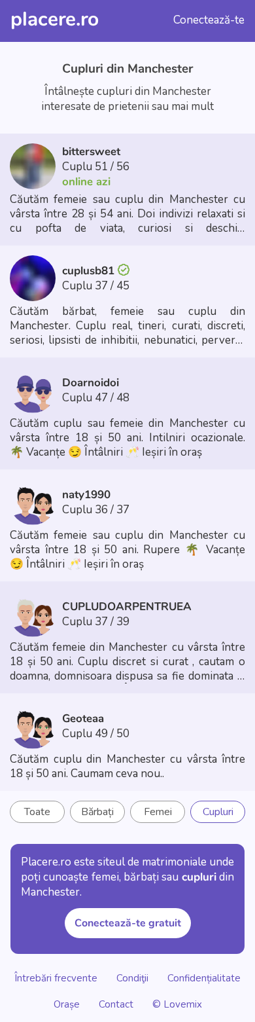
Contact (116, 1003)
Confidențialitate (204, 977)
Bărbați (97, 812)
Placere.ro (54, 19)
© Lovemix (177, 1003)
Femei (158, 812)
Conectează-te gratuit (128, 923)
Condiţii (132, 977)
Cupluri (218, 812)
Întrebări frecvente (55, 977)
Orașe (68, 1003)
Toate (37, 812)
